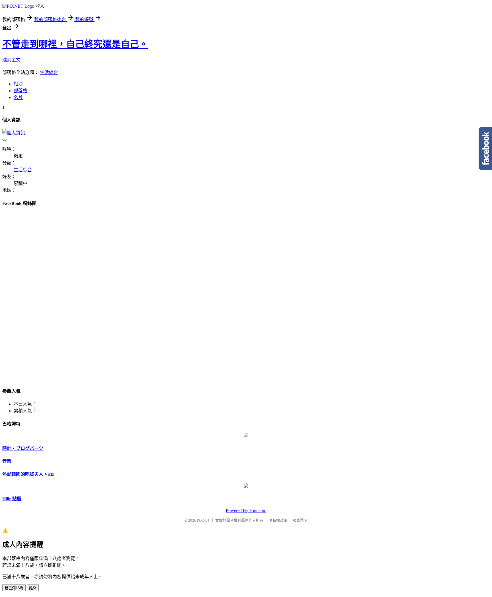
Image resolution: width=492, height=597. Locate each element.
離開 (32, 588)
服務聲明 (300, 520)
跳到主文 (11, 59)
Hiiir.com (257, 510)
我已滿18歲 (14, 588)
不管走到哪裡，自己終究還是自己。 (75, 44)
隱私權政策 (278, 520)
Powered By (237, 510)
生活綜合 (49, 72)
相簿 (18, 83)
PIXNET (203, 520)
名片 (18, 97)
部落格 (20, 90)
